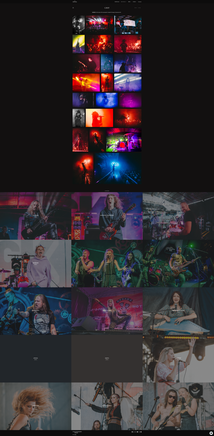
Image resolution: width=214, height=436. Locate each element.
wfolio (75, 434)
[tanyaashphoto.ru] (75, 2)
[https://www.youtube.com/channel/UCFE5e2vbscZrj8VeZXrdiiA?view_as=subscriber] (137, 431)
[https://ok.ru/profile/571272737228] (139, 431)
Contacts (139, 1)
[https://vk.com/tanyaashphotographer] (132, 431)
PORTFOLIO (117, 1)
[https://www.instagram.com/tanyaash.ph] (135, 431)
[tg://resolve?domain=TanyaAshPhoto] (140, 431)
